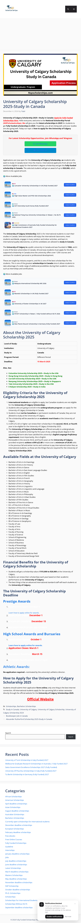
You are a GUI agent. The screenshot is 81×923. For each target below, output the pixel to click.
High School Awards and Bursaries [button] (31, 634)
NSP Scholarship (11, 886)
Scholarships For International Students (21, 900)
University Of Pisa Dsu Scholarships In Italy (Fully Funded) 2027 (30, 771)
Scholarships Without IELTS (16, 904)
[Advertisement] (40, 35)
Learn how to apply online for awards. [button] (24, 613)
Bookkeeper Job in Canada (17, 716)
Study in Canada (12, 709)
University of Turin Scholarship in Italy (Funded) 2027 (26, 760)
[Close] (75, 903)
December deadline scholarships (18, 825)
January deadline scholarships (17, 854)
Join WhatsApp (42, 144)
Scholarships (11, 706)
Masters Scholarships (14, 875)
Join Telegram (41, 150)
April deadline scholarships (16, 803)
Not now (68, 917)
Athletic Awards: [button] (16, 666)
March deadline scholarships (16, 871)
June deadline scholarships (16, 864)
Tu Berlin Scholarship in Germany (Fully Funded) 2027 (27, 774)
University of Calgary (28, 709)
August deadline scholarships (17, 811)
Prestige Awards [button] (16, 601)
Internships (10, 850)
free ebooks (10, 836)
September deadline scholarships (19, 907)
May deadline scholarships (16, 879)
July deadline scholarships (15, 861)
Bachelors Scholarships (26, 706)
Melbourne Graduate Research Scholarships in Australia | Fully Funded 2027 (36, 763)
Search (8, 733)
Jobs (7, 857)
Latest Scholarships (13, 868)
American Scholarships (14, 800)
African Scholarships (13, 796)
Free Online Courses (13, 839)
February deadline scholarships (18, 832)
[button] (68, 9)
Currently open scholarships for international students (27, 821)
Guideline (9, 846)
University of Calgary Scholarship (51, 709)
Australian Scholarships (14, 814)
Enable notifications (54, 917)
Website (46, 699)
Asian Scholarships (12, 807)
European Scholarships (14, 829)
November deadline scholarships (18, 882)
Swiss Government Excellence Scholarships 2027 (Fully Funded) (31, 767)
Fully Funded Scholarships (15, 843)
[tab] (40, 601)
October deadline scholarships (17, 889)
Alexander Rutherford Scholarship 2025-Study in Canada (29, 719)
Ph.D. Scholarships (12, 893)
